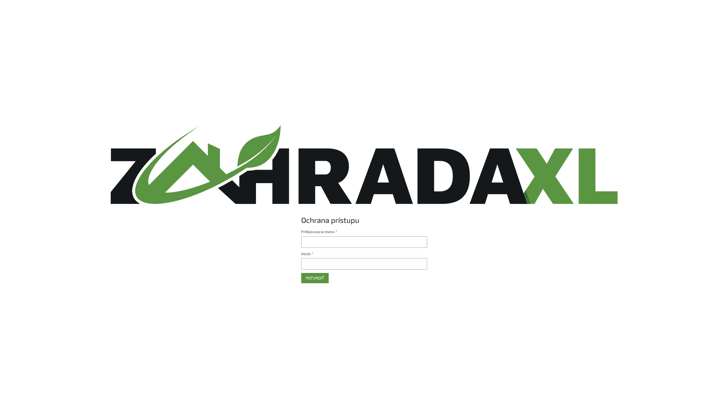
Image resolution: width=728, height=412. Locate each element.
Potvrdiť (315, 278)
